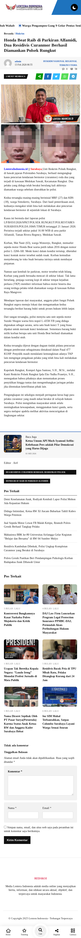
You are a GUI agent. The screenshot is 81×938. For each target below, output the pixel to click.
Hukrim (20, 33)
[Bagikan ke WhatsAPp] (65, 76)
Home (8, 935)
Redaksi (40, 878)
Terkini (64, 65)
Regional (71, 61)
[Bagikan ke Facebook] (48, 76)
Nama (12, 808)
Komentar (15, 771)
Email (46, 808)
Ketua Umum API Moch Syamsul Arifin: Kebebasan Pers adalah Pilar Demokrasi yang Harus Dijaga (50, 444)
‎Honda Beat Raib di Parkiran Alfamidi (27, 481)
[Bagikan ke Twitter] (56, 76)
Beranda (9, 33)
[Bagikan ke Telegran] (73, 76)
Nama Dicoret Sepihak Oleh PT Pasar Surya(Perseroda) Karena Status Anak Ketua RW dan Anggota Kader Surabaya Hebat (20, 724)
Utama (73, 65)
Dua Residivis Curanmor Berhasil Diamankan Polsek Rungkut (35, 473)
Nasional (59, 61)
